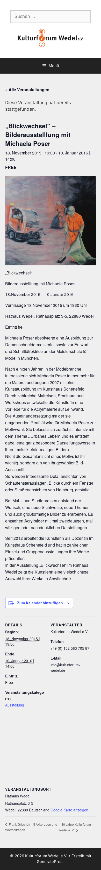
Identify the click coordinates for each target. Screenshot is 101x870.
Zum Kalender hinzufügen (40, 602)
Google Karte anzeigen (69, 809)
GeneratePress (50, 861)
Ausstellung (14, 705)
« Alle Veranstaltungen (27, 90)
